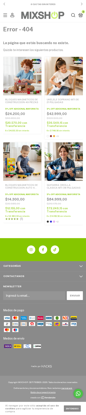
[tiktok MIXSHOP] (55, 249)
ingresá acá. (66, 388)
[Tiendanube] (43, 398)
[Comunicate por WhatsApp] (78, 393)
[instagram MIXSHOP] (31, 249)
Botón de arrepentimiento (43, 392)
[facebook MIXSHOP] (43, 249)
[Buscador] (73, 15)
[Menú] (6, 15)
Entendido (72, 408)
